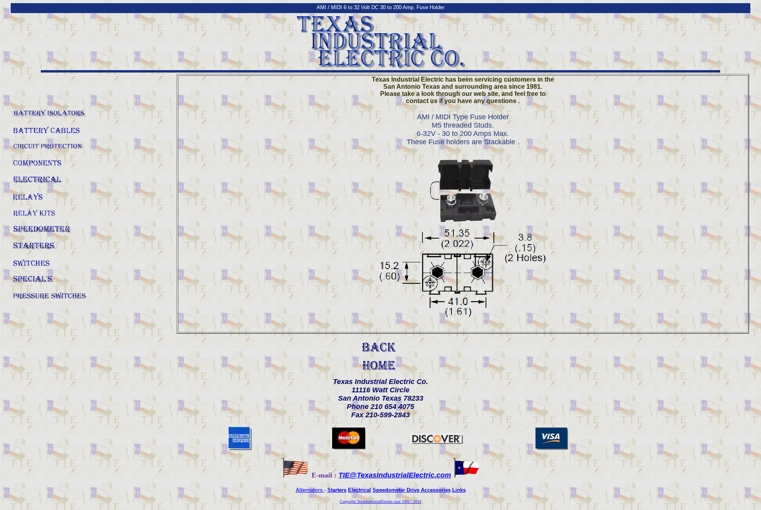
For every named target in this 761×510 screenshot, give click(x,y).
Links (459, 490)
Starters (336, 490)
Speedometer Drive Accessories (412, 490)
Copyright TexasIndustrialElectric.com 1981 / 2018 (380, 501)
